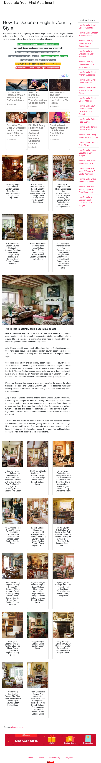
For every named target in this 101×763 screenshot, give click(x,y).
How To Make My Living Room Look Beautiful (86, 54)
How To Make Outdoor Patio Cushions (88, 120)
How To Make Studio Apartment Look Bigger (87, 90)
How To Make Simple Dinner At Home (88, 81)
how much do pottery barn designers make (37, 60)
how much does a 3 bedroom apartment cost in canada (38, 64)
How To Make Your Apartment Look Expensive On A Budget (87, 109)
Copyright (69, 757)
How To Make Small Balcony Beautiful (87, 26)
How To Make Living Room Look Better (87, 180)
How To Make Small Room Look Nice (87, 162)
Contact (41, 757)
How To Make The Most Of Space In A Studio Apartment (87, 171)
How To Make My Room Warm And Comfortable (86, 43)
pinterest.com (17, 727)
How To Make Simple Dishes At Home (88, 99)
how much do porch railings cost (53, 56)
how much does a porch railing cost (23, 56)
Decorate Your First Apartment (29, 2)
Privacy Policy (54, 757)
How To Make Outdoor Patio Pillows (88, 143)
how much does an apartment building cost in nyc (37, 44)
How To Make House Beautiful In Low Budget (87, 153)
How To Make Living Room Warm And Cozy (88, 136)
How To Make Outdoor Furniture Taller (88, 34)
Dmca (30, 757)
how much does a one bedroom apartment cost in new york (38, 48)
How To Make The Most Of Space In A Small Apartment (87, 189)
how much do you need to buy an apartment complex (38, 52)
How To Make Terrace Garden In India (88, 128)
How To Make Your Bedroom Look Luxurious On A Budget (87, 201)
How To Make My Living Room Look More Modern (86, 64)
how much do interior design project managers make (38, 67)
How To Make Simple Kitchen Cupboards (88, 73)
